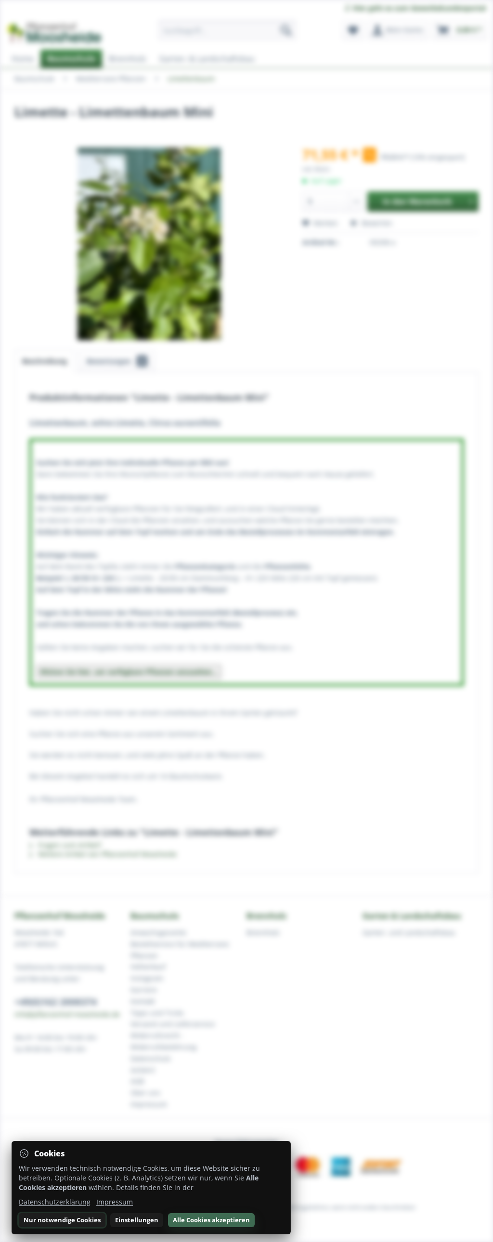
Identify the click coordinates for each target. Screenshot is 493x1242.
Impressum (114, 1201)
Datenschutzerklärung (55, 1201)
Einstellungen (136, 1220)
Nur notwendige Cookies (62, 1220)
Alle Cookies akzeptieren (211, 1220)
